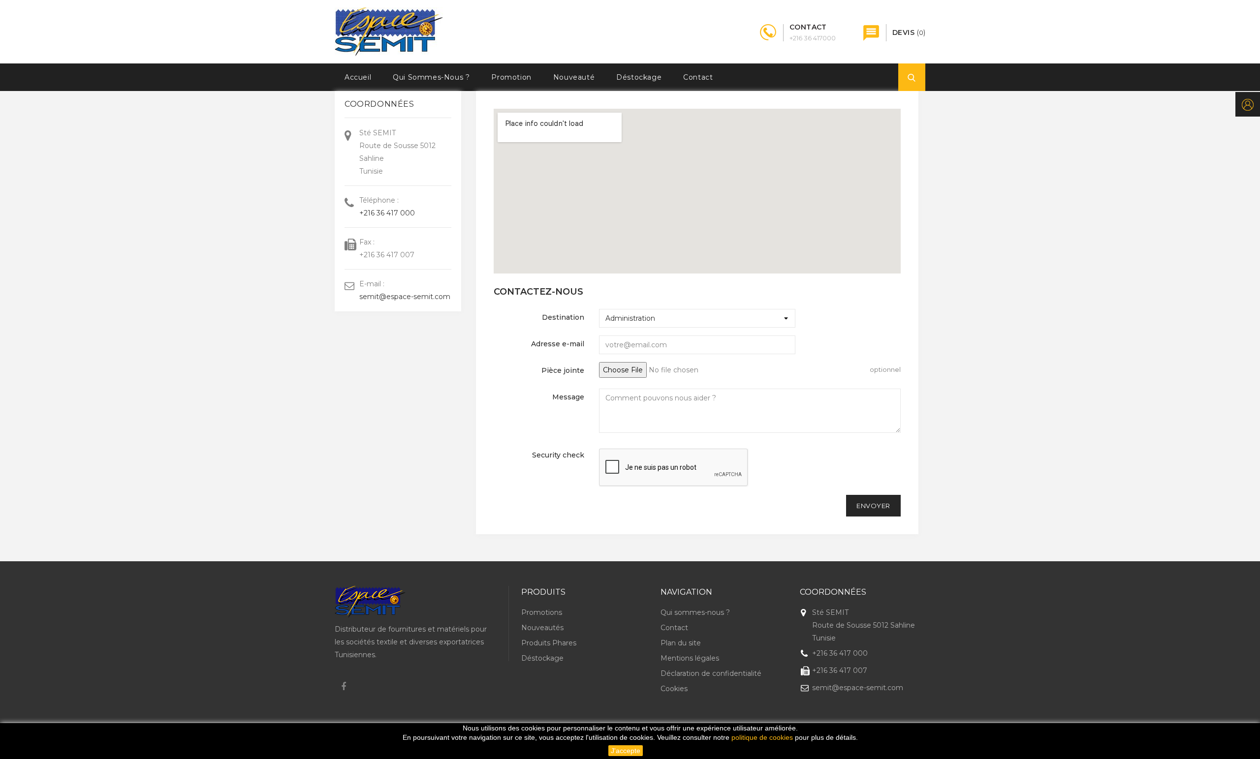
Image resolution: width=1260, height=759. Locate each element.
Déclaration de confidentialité (711, 673)
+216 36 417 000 (387, 213)
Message (568, 397)
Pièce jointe (562, 370)
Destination (563, 317)
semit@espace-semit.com (404, 296)
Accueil (358, 77)
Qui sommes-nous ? (431, 77)
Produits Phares (548, 642)
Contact (698, 77)
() (908, 32)
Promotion (511, 77)
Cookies (674, 688)
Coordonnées (833, 592)
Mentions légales (690, 658)
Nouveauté (574, 77)
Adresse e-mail (557, 343)
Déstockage (639, 77)
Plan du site (681, 642)
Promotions (541, 612)
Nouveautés (542, 627)
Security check (558, 455)
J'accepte (625, 751)
